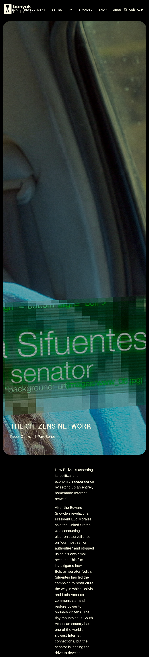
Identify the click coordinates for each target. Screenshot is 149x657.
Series (57, 9)
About (118, 9)
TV (70, 9)
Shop (102, 9)
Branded (85, 9)
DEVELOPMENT (34, 9)
